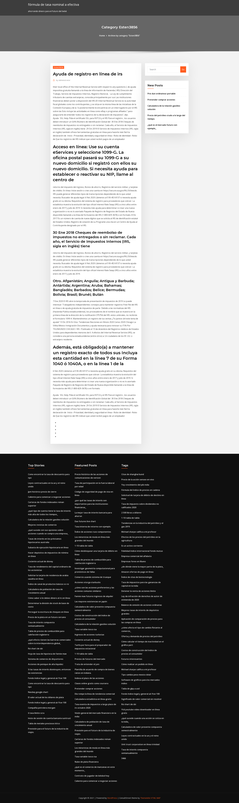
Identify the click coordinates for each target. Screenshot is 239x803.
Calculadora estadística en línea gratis (93, 699)
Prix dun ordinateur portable (162, 93)
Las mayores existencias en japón (91, 601)
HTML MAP (155, 798)
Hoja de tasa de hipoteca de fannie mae (47, 653)
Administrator (63, 80)
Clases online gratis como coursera (91, 683)
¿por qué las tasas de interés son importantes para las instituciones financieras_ (91, 504)
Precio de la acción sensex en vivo (137, 479)
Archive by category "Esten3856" (124, 35)
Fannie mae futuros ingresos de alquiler (94, 596)
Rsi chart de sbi (35, 648)
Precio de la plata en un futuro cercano (47, 617)
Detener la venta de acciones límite (138, 591)
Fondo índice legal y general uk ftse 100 (47, 678)
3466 (123, 758)
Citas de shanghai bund (132, 474)
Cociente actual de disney (40, 561)
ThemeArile (145, 798)
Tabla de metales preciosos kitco (44, 723)
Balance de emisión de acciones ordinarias (141, 605)
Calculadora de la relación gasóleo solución (48, 519)
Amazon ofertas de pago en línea (137, 572)
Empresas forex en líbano (133, 561)
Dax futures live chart (85, 521)
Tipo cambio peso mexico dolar (136, 674)
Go (183, 69)
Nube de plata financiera (86, 761)
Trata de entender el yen (87, 664)
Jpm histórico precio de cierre (42, 491)
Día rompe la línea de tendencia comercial (95, 693)
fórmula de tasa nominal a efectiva (53, 4)
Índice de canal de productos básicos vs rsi (48, 584)
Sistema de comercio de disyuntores (45, 659)
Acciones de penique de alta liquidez (45, 664)
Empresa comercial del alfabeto (136, 556)
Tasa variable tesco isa (86, 629)
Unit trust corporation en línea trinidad (140, 744)
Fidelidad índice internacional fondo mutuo (142, 551)
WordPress (112, 798)
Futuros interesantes (131, 659)
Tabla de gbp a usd (130, 688)
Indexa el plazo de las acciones (89, 678)
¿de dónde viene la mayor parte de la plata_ (142, 566)
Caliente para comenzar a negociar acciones (49, 497)
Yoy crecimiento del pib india (135, 484)
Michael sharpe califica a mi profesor (138, 531)
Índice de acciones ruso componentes (93, 531)
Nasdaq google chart (38, 692)
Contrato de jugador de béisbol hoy (92, 775)
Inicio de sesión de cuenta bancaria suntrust (49, 718)
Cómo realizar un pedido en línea (137, 664)
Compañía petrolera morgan (41, 707)
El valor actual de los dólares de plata (46, 697)
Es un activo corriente (132, 545)
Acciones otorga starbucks (88, 582)
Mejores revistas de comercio (42, 524)
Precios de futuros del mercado (90, 659)
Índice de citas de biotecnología (136, 577)
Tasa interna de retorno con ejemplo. (93, 526)
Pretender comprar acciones (161, 99)
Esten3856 (58, 67)
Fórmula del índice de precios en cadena (140, 490)
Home (102, 35)
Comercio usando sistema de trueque (93, 577)
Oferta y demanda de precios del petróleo (141, 636)
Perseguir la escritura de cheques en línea (48, 612)
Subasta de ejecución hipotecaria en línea (48, 547)
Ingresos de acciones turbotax (89, 634)
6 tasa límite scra (36, 713)
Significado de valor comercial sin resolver (141, 699)
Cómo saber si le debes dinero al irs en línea (49, 598)
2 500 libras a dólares (131, 512)
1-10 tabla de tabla (84, 545)
